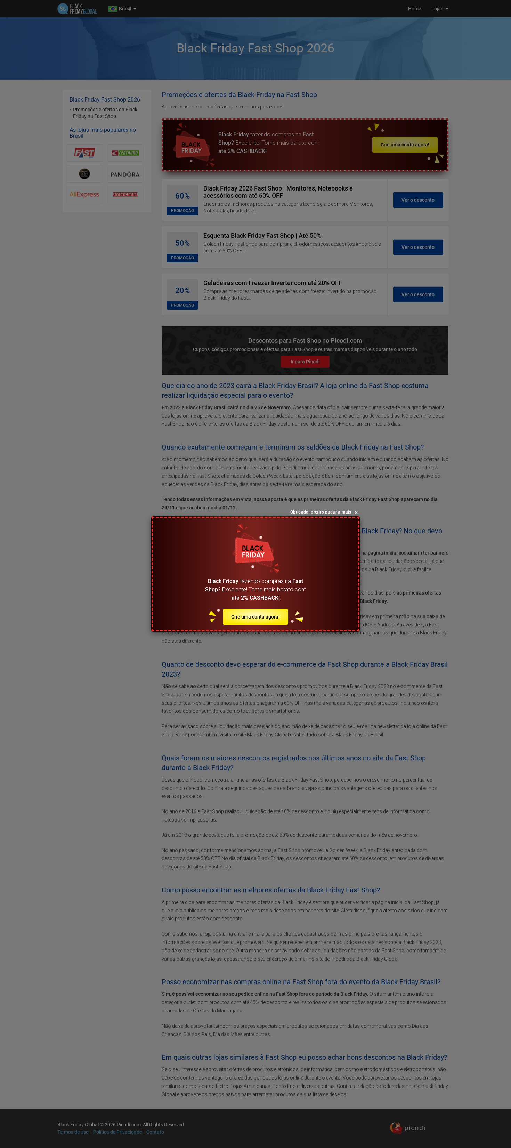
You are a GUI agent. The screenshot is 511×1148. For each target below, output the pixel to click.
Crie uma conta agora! (255, 617)
